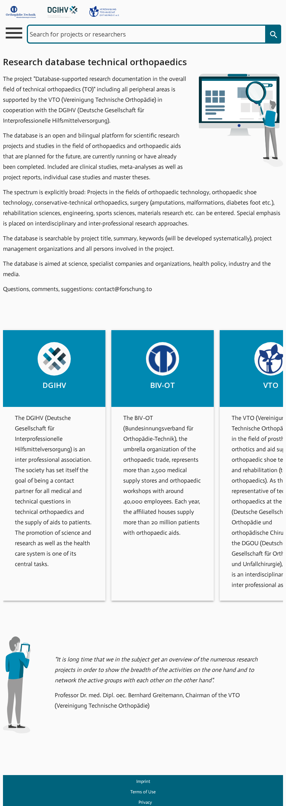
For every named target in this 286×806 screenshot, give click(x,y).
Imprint (143, 781)
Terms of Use (143, 791)
